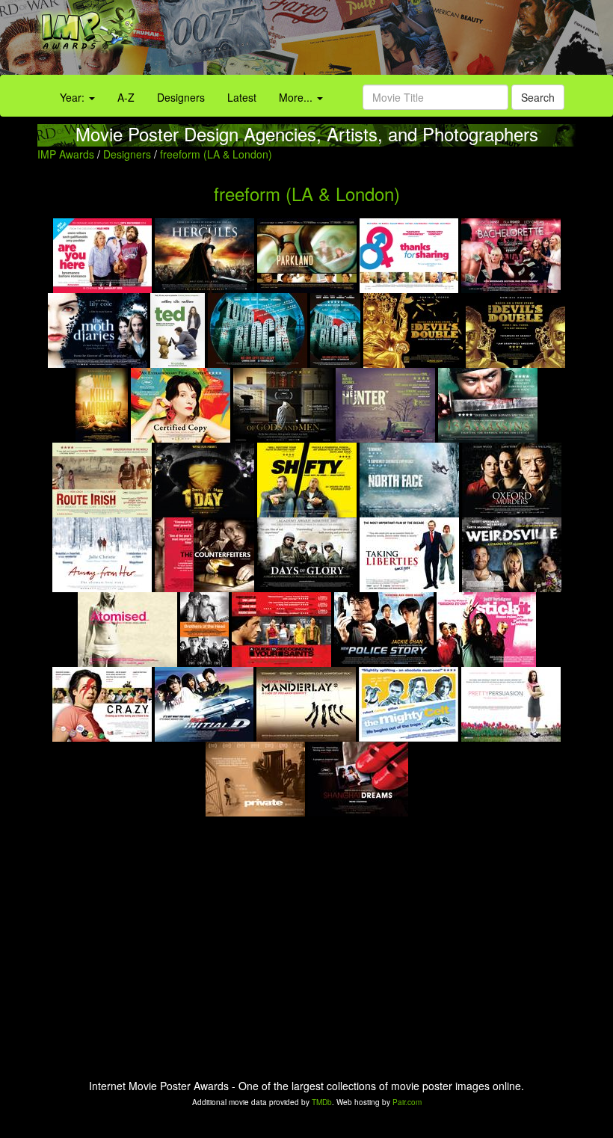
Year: (73, 97)
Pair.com (407, 1102)
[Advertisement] (383, 41)
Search (538, 97)
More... (297, 97)
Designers (181, 97)
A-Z (126, 97)
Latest (241, 97)
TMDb (322, 1102)
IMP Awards (65, 154)
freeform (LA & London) (216, 154)
